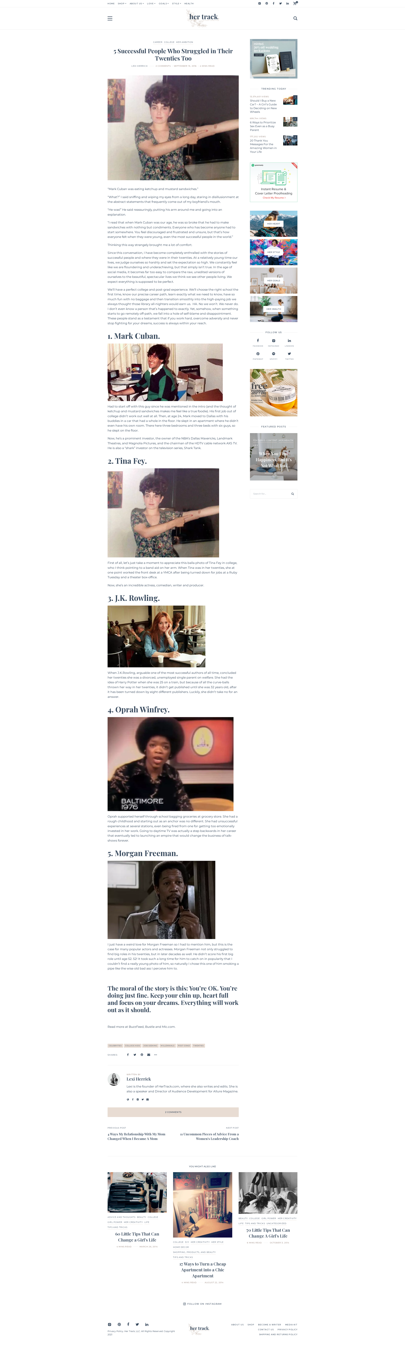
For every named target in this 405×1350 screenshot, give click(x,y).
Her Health (286, 440)
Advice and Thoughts (121, 1217)
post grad (184, 1046)
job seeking (150, 1046)
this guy (144, 406)
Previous (115, 1228)
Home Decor (181, 1247)
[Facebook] (273, 3)
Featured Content (265, 440)
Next (290, 1228)
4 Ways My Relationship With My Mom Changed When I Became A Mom (136, 1136)
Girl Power (115, 1222)
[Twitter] (280, 3)
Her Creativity (133, 1222)
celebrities (115, 1046)
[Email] (148, 1054)
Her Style (217, 1242)
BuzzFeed (136, 1027)
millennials (167, 1046)
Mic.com (168, 1027)
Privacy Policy (115, 1331)
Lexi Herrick (139, 66)
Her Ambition (184, 42)
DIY (187, 1242)
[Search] (292, 494)
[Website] (128, 1099)
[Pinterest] (266, 3)
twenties (198, 1046)
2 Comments (163, 66)
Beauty (141, 1217)
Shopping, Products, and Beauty (194, 1252)
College (169, 42)
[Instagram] (259, 3)
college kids (132, 1046)
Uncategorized (277, 1223)
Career (157, 42)
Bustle (150, 1027)
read (113, 222)
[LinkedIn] (287, 3)
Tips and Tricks (183, 1257)
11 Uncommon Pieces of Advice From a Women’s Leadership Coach (209, 1136)
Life (255, 445)
